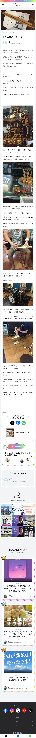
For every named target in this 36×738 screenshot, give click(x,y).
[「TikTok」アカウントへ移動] (30, 710)
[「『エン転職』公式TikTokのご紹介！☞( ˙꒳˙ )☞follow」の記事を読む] (25, 531)
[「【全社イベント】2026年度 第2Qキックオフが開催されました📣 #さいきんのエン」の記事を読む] (14, 509)
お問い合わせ (18, 725)
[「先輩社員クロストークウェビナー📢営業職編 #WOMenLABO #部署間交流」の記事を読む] (25, 509)
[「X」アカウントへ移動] (18, 710)
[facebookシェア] (18, 423)
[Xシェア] (12, 423)
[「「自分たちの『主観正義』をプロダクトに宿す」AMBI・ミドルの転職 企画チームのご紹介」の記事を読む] (25, 520)
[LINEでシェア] (23, 423)
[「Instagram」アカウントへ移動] (12, 710)
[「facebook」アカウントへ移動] (5, 710)
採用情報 (18, 717)
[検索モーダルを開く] (33, 4)
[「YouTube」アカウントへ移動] (24, 710)
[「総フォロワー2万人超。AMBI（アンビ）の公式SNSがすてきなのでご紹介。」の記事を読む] (14, 520)
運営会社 (18, 721)
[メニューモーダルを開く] (3, 4)
